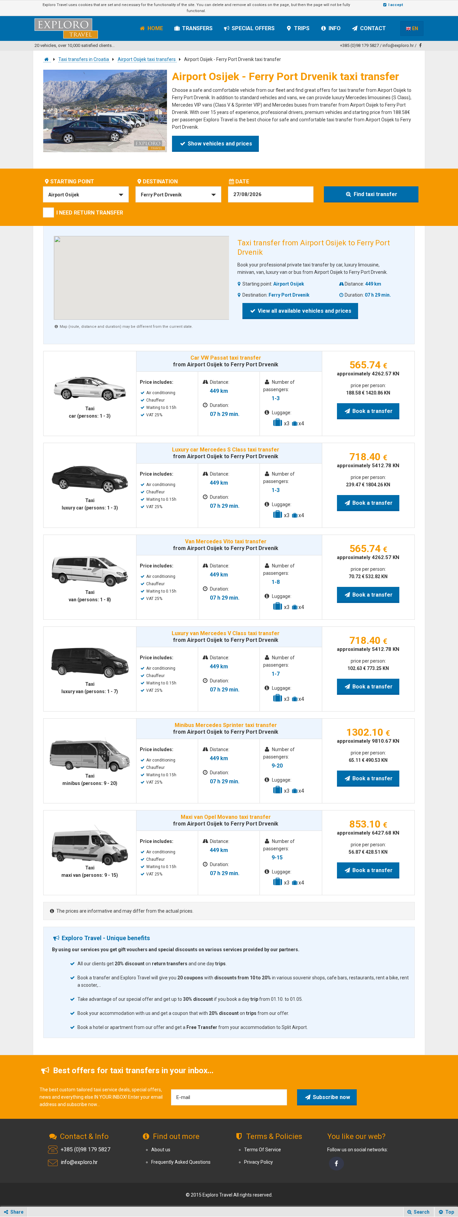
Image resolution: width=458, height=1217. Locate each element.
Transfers (197, 28)
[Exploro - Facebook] (336, 1163)
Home (154, 28)
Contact (372, 28)
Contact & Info (83, 1136)
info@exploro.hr (398, 45)
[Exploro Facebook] (420, 45)
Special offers (252, 28)
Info (334, 28)
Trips (301, 28)
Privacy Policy (258, 1162)
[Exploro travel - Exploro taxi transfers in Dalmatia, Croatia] (70, 27)
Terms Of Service (262, 1149)
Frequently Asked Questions (181, 1162)
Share (16, 1212)
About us (160, 1149)
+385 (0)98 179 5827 (359, 45)
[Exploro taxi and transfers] (47, 59)
